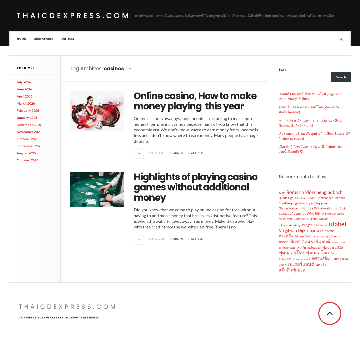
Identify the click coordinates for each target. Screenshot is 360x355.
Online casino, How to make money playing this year (195, 101)
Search (283, 69)
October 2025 (27, 139)
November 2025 (29, 132)
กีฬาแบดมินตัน (302, 236)
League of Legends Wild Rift (299, 213)
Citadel (310, 198)
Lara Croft (340, 208)
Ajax (282, 193)
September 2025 (29, 146)
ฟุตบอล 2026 (332, 247)
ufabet (338, 223)
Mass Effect (285, 219)
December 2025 (29, 125)
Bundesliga (286, 198)
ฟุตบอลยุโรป (291, 252)
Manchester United (333, 213)
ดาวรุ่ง (283, 242)
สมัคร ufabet (44, 39)
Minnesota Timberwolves (311, 219)
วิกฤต (334, 253)
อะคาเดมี (305, 259)
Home (21, 39)
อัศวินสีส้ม (321, 258)
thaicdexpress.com (74, 15)
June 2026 (24, 89)
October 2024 (27, 160)
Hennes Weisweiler (316, 208)
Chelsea (300, 198)
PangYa (307, 225)
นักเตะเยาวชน (338, 242)
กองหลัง (286, 235)
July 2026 (24, 82)
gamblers (301, 203)
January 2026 (27, 117)
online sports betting (289, 225)
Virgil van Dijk (292, 230)
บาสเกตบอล (287, 247)
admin (178, 153)
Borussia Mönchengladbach (314, 192)
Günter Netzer (289, 208)
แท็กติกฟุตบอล (292, 269)
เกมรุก (282, 264)
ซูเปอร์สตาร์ (333, 236)
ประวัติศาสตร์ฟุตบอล (308, 247)
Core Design (286, 203)
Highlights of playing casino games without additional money (195, 187)
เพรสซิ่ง (321, 264)
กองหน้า (329, 231)
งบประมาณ (318, 236)
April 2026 (24, 96)
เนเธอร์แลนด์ (301, 264)
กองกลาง (315, 230)
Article (68, 39)
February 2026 (28, 110)
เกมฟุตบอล (339, 259)
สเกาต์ (296, 259)
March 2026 (26, 103)
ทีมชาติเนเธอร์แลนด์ (310, 241)
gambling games (319, 203)
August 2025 (26, 153)
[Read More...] (139, 153)
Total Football (320, 225)
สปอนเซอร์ (285, 259)
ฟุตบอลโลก (317, 252)
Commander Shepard (331, 198)
